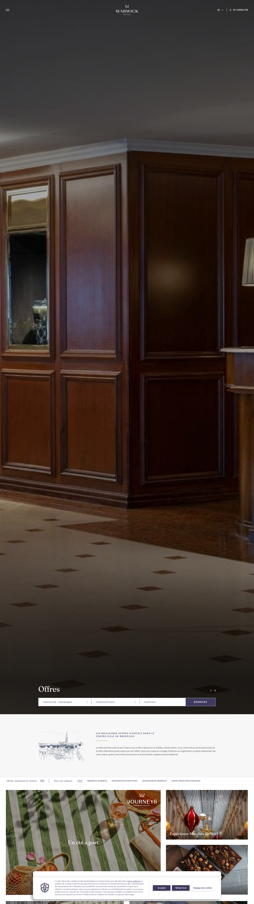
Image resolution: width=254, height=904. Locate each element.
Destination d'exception (124, 781)
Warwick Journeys (97, 781)
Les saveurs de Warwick (154, 781)
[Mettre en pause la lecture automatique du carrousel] (214, 690)
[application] (127, 885)
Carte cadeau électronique (186, 781)
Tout (79, 781)
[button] (49, 702)
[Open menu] (7, 10)
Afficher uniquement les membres (22, 781)
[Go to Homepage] (127, 10)
